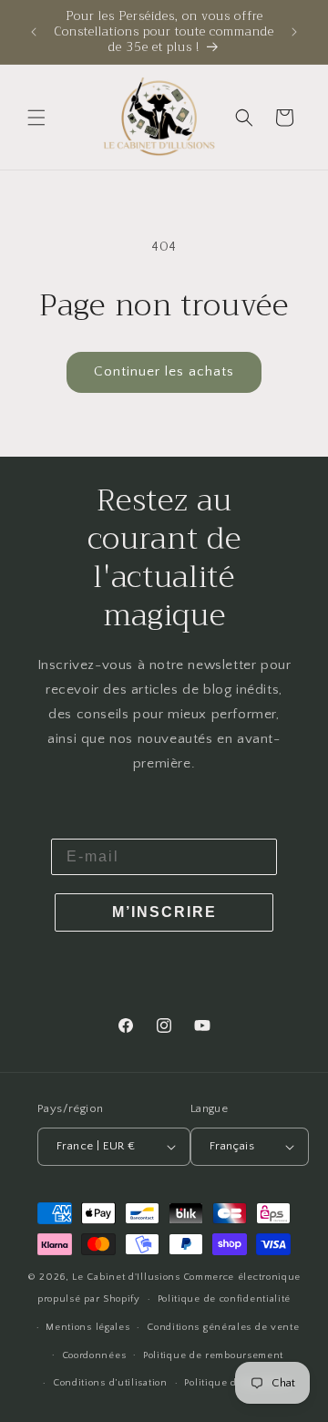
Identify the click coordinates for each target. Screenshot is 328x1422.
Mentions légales (87, 1327)
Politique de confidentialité (225, 1298)
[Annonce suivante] (294, 32)
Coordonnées (94, 1355)
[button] (36, 118)
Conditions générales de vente (223, 1327)
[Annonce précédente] (34, 32)
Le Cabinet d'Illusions (125, 1277)
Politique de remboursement (213, 1355)
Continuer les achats (164, 371)
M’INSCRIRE (164, 912)
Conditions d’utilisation (110, 1382)
